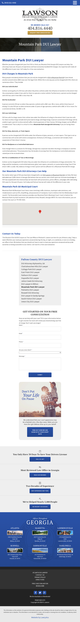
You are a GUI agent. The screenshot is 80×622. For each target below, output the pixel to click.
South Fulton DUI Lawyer (31, 298)
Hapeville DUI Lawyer (30, 278)
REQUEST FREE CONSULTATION (40, 33)
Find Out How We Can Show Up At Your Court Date (40, 432)
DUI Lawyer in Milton (29, 284)
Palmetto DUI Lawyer (30, 290)
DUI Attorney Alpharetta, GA (33, 263)
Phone (21, 342)
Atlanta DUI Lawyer (40, 573)
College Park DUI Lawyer (31, 269)
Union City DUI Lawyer (30, 301)
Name (21, 325)
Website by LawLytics (40, 617)
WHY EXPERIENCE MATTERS (40, 491)
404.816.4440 (40, 28)
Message (22, 356)
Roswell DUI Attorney (30, 293)
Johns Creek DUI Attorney (31, 281)
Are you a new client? (25, 350)
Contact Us (40, 575)
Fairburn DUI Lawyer (29, 275)
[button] (40, 212)
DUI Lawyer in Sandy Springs (32, 295)
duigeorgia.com (40, 600)
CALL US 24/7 (40, 459)
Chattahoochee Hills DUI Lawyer (34, 266)
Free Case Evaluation (40, 583)
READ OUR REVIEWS (40, 475)
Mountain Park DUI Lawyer (33, 287)
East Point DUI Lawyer (30, 272)
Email (21, 333)
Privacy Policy (40, 577)
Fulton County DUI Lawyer (36, 259)
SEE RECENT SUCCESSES (40, 507)
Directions (40, 580)
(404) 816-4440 (10, 2)
